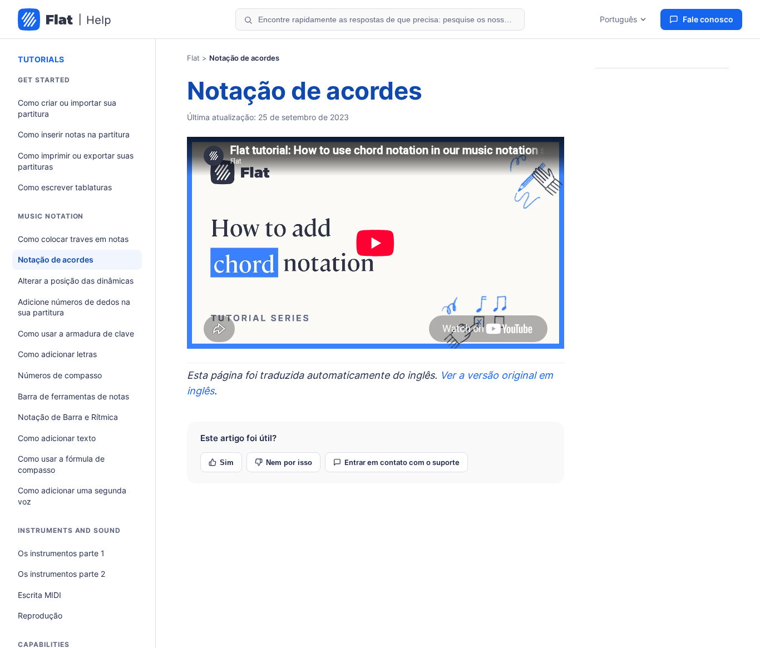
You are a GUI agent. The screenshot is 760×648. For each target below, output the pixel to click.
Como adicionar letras (57, 354)
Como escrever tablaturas (65, 187)
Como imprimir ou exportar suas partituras (76, 161)
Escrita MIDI (39, 595)
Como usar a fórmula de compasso (61, 464)
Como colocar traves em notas (73, 239)
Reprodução (40, 615)
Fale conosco (708, 19)
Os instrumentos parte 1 (61, 553)
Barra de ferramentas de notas (73, 396)
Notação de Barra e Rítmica (68, 417)
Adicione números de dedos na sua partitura (74, 307)
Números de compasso (60, 375)
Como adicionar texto (57, 438)
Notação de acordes (55, 259)
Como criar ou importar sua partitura (67, 108)
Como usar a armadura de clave (76, 333)
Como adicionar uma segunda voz (72, 496)
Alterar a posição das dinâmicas (76, 280)
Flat (193, 57)
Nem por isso (289, 462)
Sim (227, 462)
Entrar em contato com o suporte (402, 462)
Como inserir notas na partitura (74, 134)
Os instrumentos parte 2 (61, 573)
